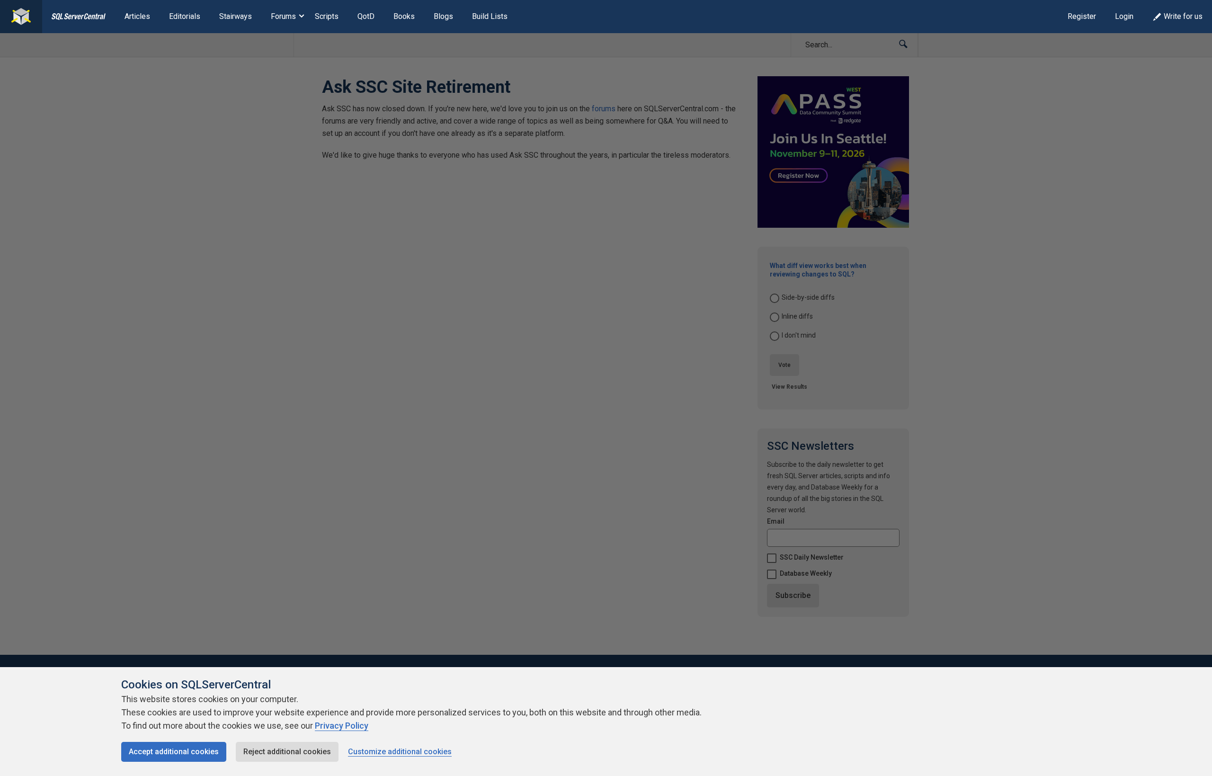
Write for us (1183, 16)
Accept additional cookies (174, 751)
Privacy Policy (341, 726)
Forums (283, 16)
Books (404, 16)
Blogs (443, 16)
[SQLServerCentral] (21, 16)
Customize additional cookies (400, 751)
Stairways (235, 16)
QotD (365, 16)
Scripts (327, 16)
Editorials (184, 16)
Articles (137, 16)
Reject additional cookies (287, 751)
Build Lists (490, 16)
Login (1124, 16)
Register (1082, 16)
